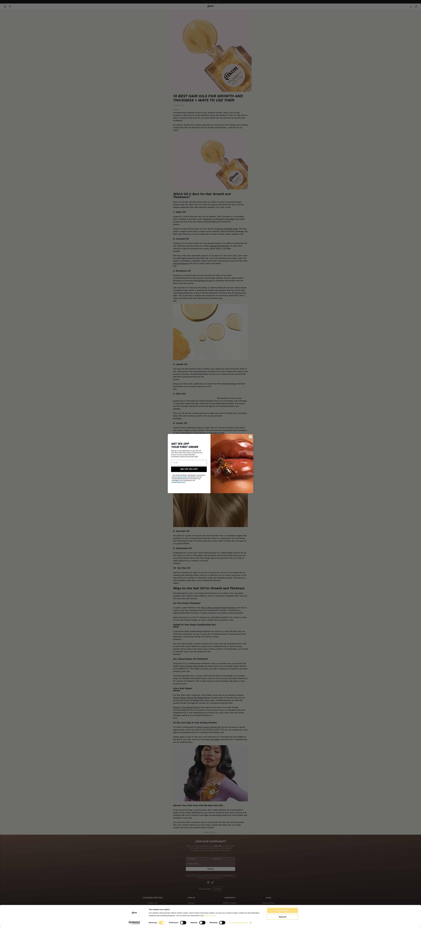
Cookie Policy (210, 915)
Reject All (282, 917)
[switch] (183, 922)
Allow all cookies (282, 910)
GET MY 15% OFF (189, 469)
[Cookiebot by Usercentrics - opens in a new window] (134, 922)
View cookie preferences (238, 923)
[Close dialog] (250, 437)
